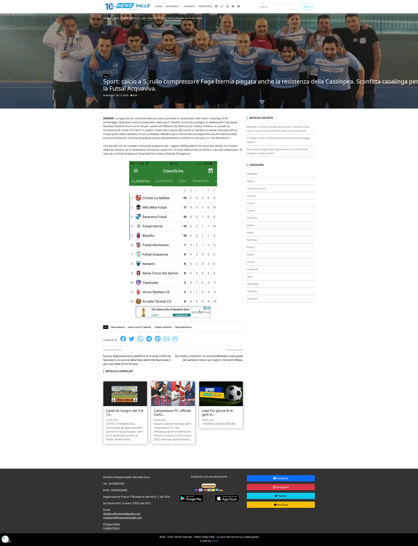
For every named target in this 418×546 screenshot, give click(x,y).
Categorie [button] (172, 6)
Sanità (250, 254)
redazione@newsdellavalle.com (122, 517)
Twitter (282, 496)
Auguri (250, 181)
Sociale (251, 261)
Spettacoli (252, 269)
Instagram (282, 487)
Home (158, 6)
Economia (252, 217)
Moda (250, 232)
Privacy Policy (111, 524)
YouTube (282, 504)
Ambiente (252, 173)
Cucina (250, 203)
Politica (251, 247)
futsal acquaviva (118, 327)
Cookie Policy (111, 528)
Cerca (307, 6)
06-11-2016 (122, 95)
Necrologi (252, 239)
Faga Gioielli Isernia (183, 327)
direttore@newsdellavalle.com (122, 513)
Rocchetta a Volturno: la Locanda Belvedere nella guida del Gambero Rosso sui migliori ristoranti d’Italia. (209, 358)
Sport (116, 18)
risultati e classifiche (163, 327)
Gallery (251, 225)
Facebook (282, 478)
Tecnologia (253, 283)
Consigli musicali (256, 188)
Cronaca (189, 6)
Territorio (205, 6)
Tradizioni (252, 298)
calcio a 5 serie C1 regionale (139, 327)
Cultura (251, 210)
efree (215, 541)
